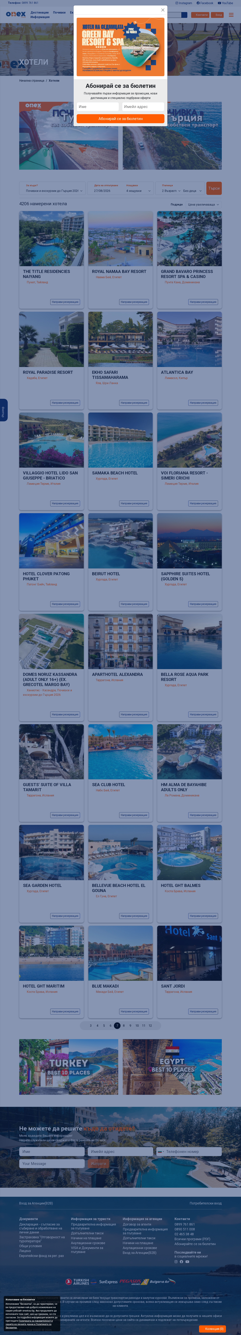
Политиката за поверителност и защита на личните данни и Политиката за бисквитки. (29, 1324)
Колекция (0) (213, 1329)
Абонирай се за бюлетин (120, 118)
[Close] (163, 10)
